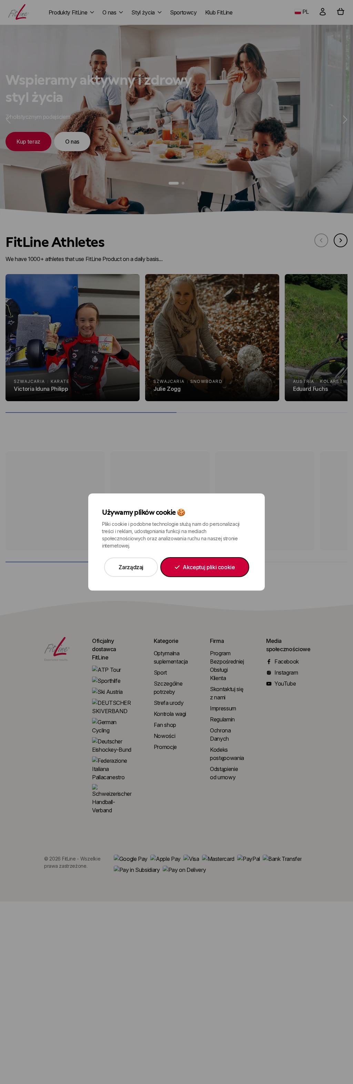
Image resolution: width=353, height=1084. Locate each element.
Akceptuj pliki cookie (209, 567)
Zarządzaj (131, 567)
